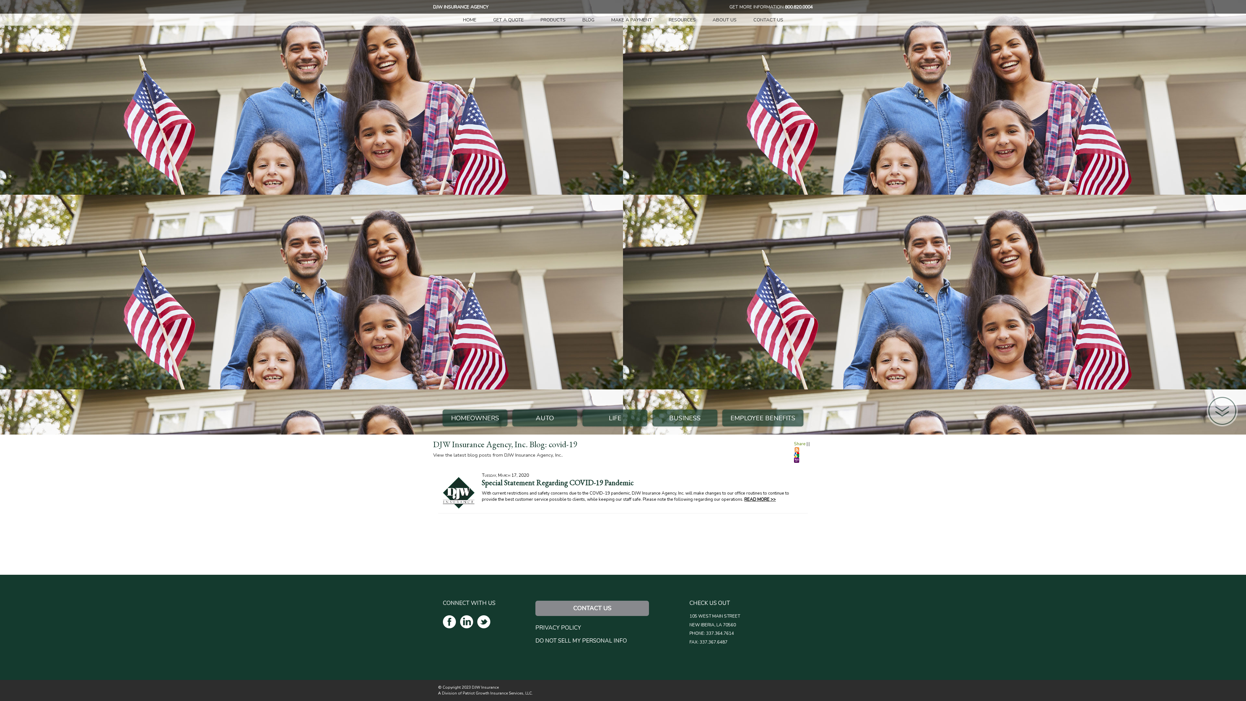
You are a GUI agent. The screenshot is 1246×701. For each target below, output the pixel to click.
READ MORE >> (760, 499)
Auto (545, 418)
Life (615, 418)
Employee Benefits (762, 418)
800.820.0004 (799, 7)
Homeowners (475, 418)
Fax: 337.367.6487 (708, 642)
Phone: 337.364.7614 (712, 633)
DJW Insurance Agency (461, 7)
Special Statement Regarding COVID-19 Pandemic (558, 482)
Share (800, 444)
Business (685, 418)
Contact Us (592, 608)
